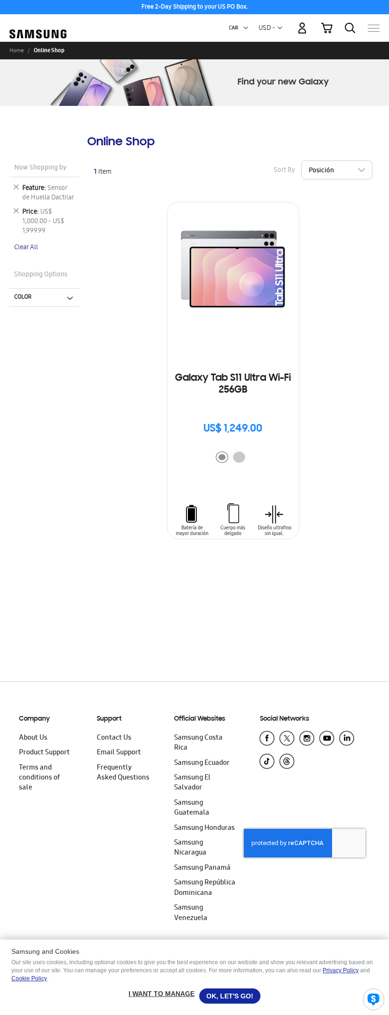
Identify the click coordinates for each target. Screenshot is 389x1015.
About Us (33, 738)
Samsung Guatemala (191, 808)
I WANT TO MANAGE (161, 993)
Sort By (284, 170)
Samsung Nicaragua (190, 848)
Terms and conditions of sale (39, 778)
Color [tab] (22, 297)
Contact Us (114, 738)
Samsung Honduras (204, 828)
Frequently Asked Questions (123, 773)
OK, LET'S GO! (229, 996)
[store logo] (37, 23)
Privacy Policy (341, 970)
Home (16, 50)
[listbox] (233, 458)
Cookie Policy (29, 978)
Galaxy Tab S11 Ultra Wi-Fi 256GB (233, 384)
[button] (245, 28)
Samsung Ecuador (202, 763)
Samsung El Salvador (192, 783)
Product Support (44, 753)
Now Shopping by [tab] (40, 168)
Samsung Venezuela (190, 913)
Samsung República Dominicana (204, 888)
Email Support (119, 753)
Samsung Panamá (202, 868)
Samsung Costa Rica (198, 743)
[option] (222, 457)
